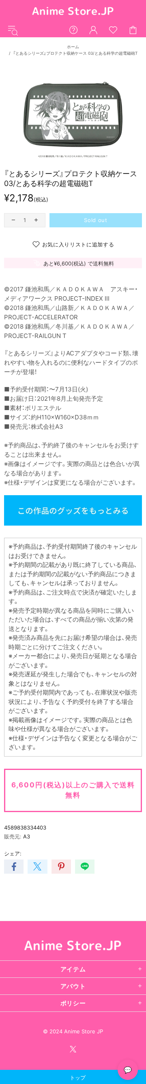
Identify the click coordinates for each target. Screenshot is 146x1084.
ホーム (73, 46)
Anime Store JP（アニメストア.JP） (73, 11)
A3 (26, 836)
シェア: (12, 853)
